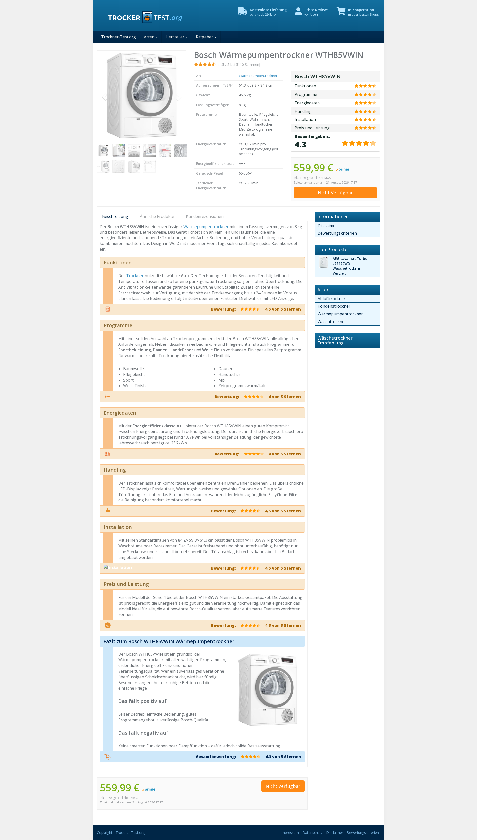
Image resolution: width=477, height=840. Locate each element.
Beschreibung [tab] (115, 216)
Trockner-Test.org (118, 36)
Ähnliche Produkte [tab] (157, 216)
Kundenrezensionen (205, 216)
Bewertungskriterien (337, 233)
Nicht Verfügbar (335, 193)
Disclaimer (327, 225)
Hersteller (175, 36)
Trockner (135, 275)
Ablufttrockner (331, 298)
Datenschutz (312, 832)
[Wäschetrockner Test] (141, 15)
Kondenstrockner (334, 306)
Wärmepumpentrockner (258, 75)
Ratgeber (205, 36)
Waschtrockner (332, 321)
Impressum (290, 832)
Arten (149, 36)
